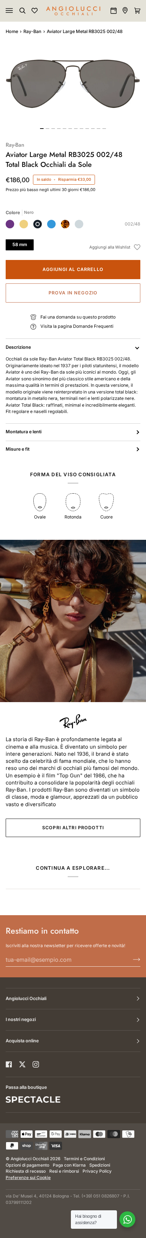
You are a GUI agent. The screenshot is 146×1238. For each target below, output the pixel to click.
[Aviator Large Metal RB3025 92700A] (65, 224)
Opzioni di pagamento (27, 1165)
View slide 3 (53, 128)
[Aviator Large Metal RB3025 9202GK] (23, 224)
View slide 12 (104, 128)
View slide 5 (64, 128)
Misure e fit (17, 449)
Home (12, 31)
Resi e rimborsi (64, 1171)
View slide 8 (81, 128)
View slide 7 (76, 128)
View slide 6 (70, 128)
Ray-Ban (32, 31)
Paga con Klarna (69, 1165)
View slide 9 (87, 128)
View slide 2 (47, 128)
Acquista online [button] (22, 1040)
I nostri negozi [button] (21, 1019)
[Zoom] (73, 84)
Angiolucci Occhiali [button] (26, 998)
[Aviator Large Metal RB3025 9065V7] (79, 224)
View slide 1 (42, 128)
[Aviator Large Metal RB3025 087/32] (10, 224)
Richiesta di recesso (26, 1171)
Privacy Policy (97, 1171)
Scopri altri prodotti (73, 827)
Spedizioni (99, 1165)
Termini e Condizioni (84, 1158)
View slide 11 (98, 128)
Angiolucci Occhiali (30, 1158)
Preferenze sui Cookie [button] (28, 1177)
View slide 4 (59, 128)
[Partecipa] (131, 959)
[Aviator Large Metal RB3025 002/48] (37, 224)
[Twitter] (22, 1064)
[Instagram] (36, 1064)
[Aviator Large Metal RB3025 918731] (51, 224)
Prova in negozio (73, 292)
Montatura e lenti (23, 431)
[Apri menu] (16, 10)
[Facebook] (9, 1064)
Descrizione (18, 347)
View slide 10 (93, 128)
